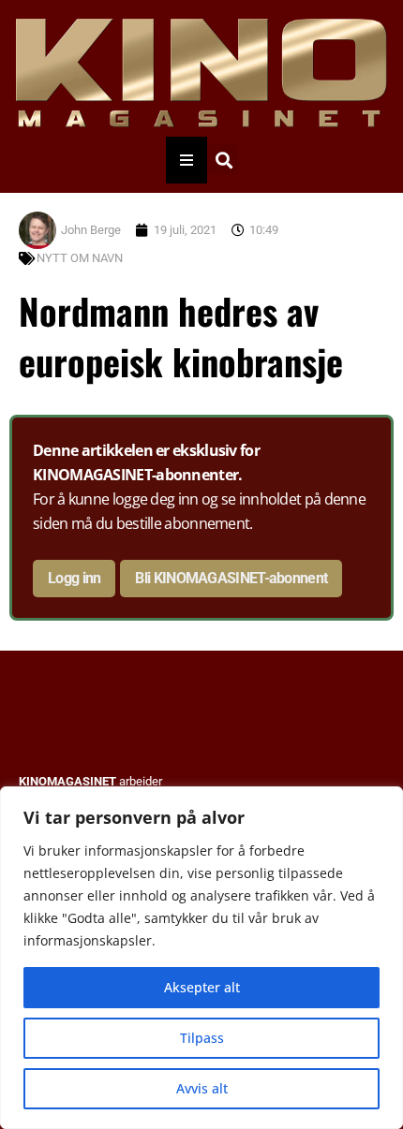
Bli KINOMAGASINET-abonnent (231, 578)
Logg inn (74, 578)
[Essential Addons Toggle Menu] (186, 160)
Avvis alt (202, 1088)
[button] (223, 159)
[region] (201, 957)
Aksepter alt (202, 987)
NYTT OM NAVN (80, 258)
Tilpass (202, 1038)
